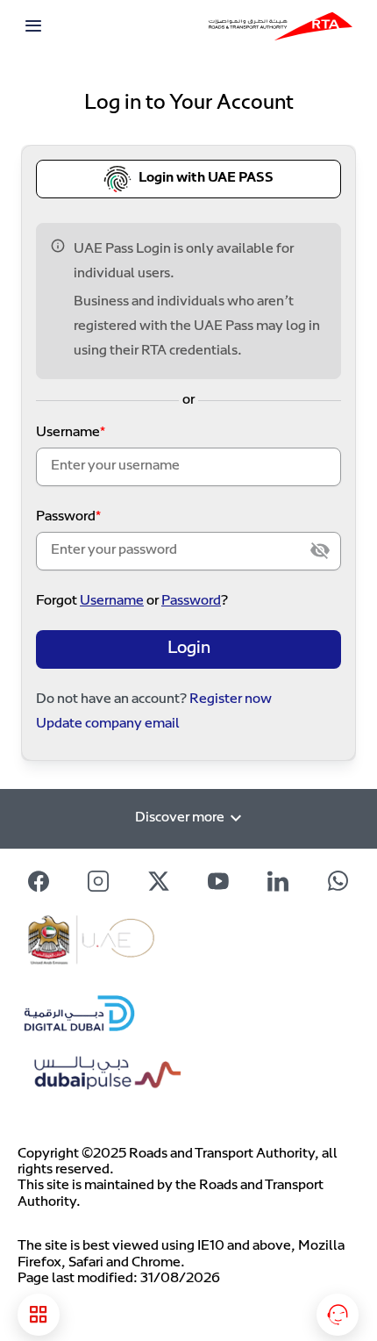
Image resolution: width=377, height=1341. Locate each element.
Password (66, 517)
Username (68, 433)
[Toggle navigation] (33, 26)
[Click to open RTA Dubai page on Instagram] (98, 881)
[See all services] (39, 1315)
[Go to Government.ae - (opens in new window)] (138, 944)
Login (188, 649)
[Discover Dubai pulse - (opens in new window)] (118, 1078)
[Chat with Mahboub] (338, 1315)
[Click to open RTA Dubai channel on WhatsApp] (338, 881)
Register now (230, 700)
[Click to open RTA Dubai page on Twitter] (158, 881)
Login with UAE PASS (206, 178)
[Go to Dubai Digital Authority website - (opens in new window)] (112, 1012)
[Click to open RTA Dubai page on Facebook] (38, 881)
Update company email (108, 724)
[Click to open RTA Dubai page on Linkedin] (277, 881)
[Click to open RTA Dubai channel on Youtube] (218, 881)
